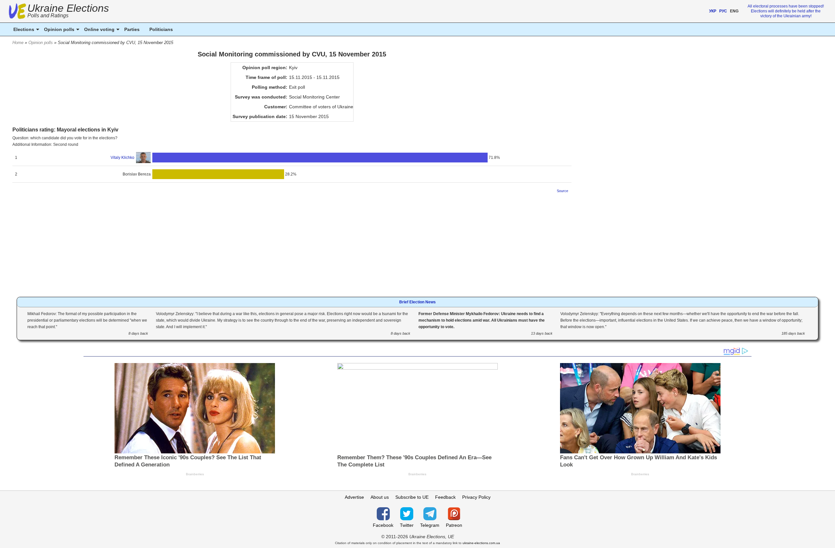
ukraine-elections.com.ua (481, 543)
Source (562, 191)
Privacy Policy (476, 497)
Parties (132, 29)
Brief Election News (417, 302)
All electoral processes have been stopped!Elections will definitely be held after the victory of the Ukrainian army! (786, 11)
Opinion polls (40, 42)
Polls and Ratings (47, 15)
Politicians (161, 29)
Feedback (445, 497)
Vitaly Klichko (122, 157)
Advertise (354, 497)
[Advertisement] (292, 243)
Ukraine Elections (68, 11)
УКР (712, 11)
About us (380, 497)
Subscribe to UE (412, 497)
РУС (723, 11)
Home (17, 42)
